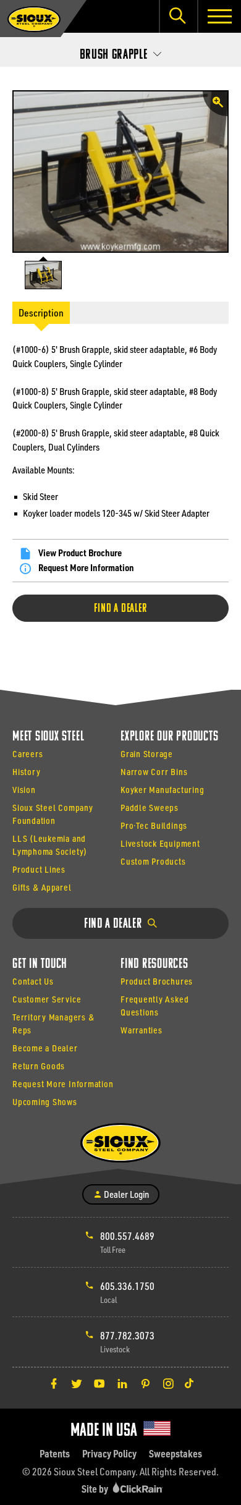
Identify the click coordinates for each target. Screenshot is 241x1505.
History (26, 772)
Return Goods (38, 1066)
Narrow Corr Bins (153, 772)
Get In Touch (39, 964)
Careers (27, 754)
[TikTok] (189, 1383)
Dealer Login (125, 1194)
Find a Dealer (120, 609)
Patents (55, 1453)
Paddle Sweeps (149, 807)
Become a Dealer (45, 1048)
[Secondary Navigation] (120, 51)
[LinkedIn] (122, 1383)
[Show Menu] (219, 16)
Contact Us (33, 981)
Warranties (141, 1030)
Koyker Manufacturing (162, 789)
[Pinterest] (145, 1383)
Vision (24, 789)
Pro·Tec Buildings (153, 825)
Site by (96, 1488)
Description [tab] (41, 312)
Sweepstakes (175, 1453)
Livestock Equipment (160, 843)
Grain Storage (146, 754)
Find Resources (154, 964)
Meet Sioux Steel (48, 737)
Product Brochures (156, 981)
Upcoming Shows (44, 1102)
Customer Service (46, 999)
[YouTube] (99, 1383)
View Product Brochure (80, 552)
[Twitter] (76, 1383)
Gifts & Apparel (42, 887)
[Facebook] (54, 1383)
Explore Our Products (169, 737)
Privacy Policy (109, 1453)
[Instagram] (168, 1383)
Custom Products (153, 861)
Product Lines (39, 869)
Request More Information (86, 567)
